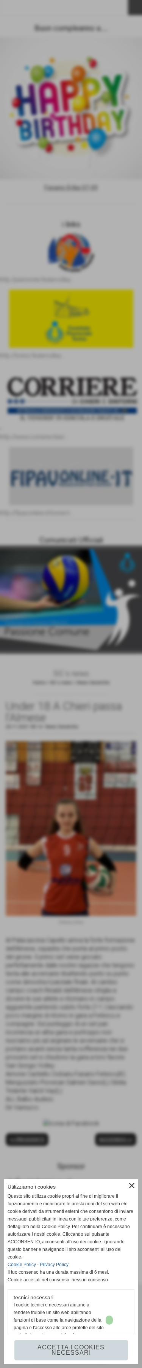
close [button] (131, 1185)
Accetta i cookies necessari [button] (71, 1350)
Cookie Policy (22, 1264)
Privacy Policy (54, 1264)
